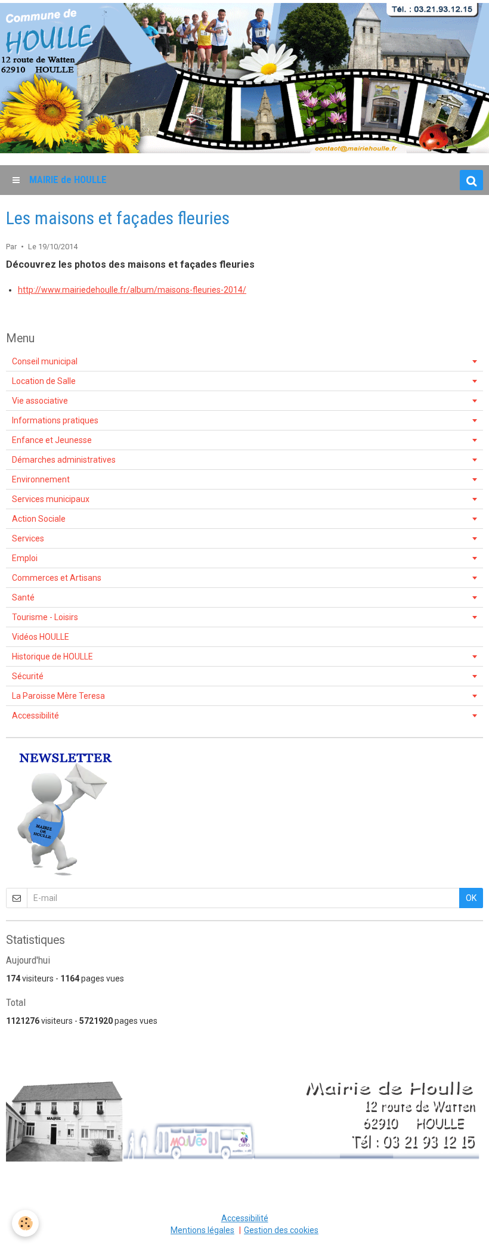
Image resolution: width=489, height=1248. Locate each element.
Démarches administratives (64, 459)
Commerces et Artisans (56, 578)
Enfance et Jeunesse (52, 440)
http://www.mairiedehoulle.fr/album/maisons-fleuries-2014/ (132, 290)
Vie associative (40, 400)
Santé (23, 597)
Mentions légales (202, 1230)
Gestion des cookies (281, 1230)
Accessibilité (35, 715)
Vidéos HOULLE (40, 637)
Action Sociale (39, 519)
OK (471, 898)
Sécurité (28, 676)
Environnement (41, 479)
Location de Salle (44, 381)
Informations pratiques (55, 420)
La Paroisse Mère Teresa (58, 696)
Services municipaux (50, 499)
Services (28, 538)
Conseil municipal (45, 361)
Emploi (25, 558)
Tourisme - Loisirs (45, 617)
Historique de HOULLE (52, 656)
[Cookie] (25, 1223)
